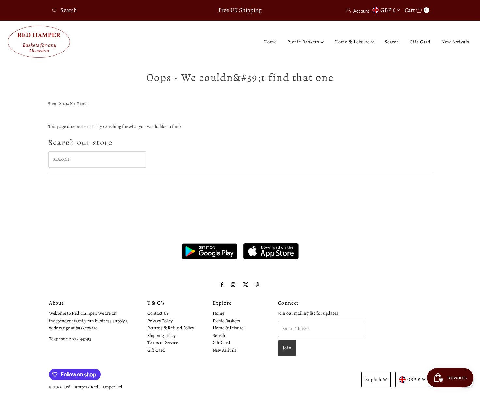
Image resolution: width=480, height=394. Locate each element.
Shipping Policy (161, 335)
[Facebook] (222, 284)
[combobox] (111, 10)
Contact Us (158, 313)
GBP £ (388, 10)
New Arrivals (455, 42)
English (373, 379)
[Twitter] (245, 284)
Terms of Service (162, 342)
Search (392, 42)
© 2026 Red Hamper (68, 387)
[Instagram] (233, 284)
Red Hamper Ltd (106, 387)
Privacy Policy (160, 320)
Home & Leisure (352, 42)
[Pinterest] (257, 284)
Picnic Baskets (304, 42)
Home (270, 42)
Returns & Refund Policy (170, 328)
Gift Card (420, 42)
